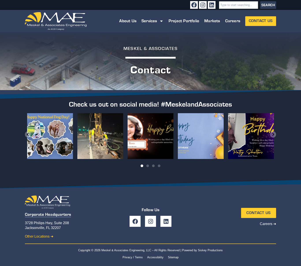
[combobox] (238, 5)
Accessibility (155, 257)
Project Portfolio (184, 21)
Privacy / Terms (133, 257)
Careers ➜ (268, 224)
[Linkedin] (212, 5)
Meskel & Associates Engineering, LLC (126, 250)
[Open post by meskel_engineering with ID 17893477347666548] (201, 136)
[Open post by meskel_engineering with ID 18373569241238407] (251, 136)
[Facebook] (194, 5)
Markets (212, 21)
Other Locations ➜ (39, 236)
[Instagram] (203, 5)
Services (149, 21)
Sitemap (173, 257)
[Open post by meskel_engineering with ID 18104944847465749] (50, 136)
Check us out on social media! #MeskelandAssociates (150, 104)
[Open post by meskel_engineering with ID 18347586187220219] (100, 136)
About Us (127, 21)
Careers (232, 21)
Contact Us (261, 21)
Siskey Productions (210, 250)
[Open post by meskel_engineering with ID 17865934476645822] (150, 136)
